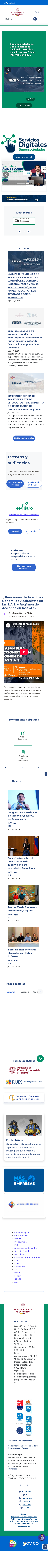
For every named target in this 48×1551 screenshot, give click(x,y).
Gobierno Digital (21, 1232)
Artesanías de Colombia (25, 1248)
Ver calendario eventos (15, 483)
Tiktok (27, 1507)
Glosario (24, 1513)
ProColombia (20, 1242)
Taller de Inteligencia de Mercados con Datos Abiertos (22, 953)
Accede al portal (24, 157)
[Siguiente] (29, 231)
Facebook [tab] (24, 992)
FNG (16, 1245)
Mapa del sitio (24, 1526)
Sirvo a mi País (21, 1235)
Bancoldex (19, 1254)
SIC (16, 1282)
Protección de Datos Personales (24, 514)
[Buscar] (35, 19)
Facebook (27, 1491)
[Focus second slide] (23, 183)
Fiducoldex (19, 1266)
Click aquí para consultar (23, 567)
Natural (15, 531)
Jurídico (33, 531)
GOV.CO (17, 1279)
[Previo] (19, 231)
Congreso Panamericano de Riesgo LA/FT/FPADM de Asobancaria (22, 815)
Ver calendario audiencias (33, 483)
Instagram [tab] (11, 992)
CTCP (17, 1273)
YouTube (27, 1504)
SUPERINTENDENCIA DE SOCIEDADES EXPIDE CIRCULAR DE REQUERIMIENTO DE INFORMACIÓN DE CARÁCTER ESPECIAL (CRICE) (26, 403)
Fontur (17, 1276)
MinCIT (17, 1239)
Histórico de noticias (24, 438)
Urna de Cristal (21, 1251)
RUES (17, 1263)
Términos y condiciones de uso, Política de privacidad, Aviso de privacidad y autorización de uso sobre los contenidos (24, 1519)
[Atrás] (3, 597)
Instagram (27, 1497)
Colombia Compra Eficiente (27, 1257)
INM (16, 1260)
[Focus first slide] (19, 183)
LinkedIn (27, 1500)
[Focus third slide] (27, 183)
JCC (16, 1269)
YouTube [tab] (37, 992)
